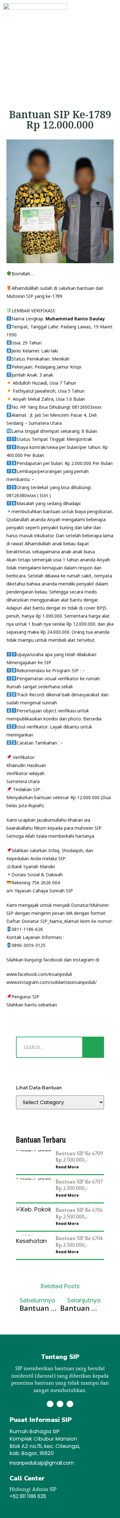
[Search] (92, 1047)
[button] (105, 38)
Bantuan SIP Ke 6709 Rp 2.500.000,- (79, 1156)
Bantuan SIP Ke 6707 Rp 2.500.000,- (79, 1185)
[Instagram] (50, 1404)
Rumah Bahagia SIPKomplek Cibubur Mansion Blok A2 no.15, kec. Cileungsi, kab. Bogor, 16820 (45, 1442)
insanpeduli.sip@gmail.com (42, 1463)
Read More (67, 1167)
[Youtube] (70, 1404)
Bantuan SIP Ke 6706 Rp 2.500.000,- (79, 1213)
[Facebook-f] (60, 1404)
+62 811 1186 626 (28, 1496)
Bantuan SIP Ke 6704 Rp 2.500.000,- (79, 1241)
